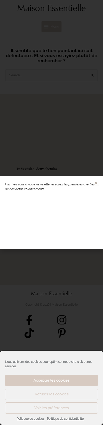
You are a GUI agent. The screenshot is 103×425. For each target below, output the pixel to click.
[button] (96, 183)
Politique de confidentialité (65, 418)
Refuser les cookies (51, 394)
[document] (51, 212)
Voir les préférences (51, 408)
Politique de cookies (30, 418)
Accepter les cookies (52, 380)
